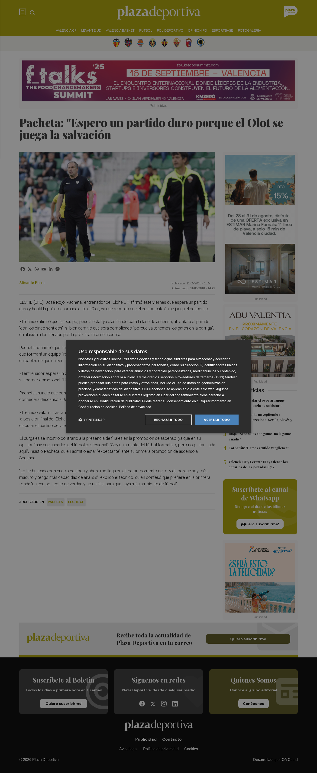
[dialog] (158, 386)
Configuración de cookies (97, 407)
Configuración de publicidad (120, 401)
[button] (91, 420)
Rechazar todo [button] (168, 419)
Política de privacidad (135, 407)
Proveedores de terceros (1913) (199, 377)
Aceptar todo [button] (217, 419)
